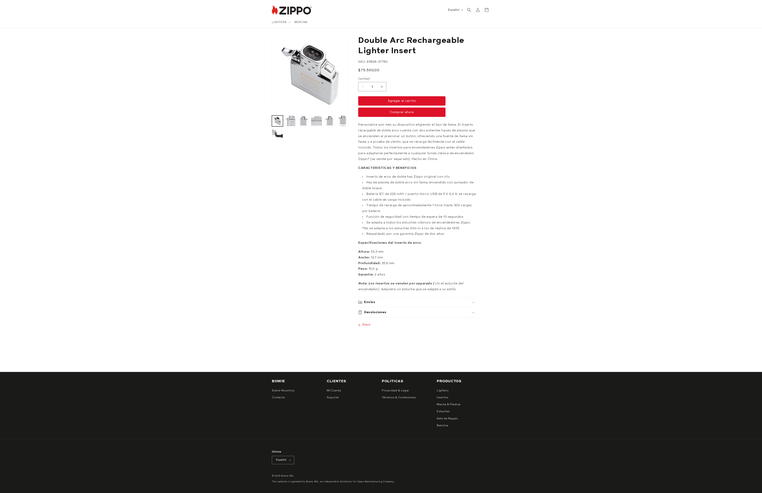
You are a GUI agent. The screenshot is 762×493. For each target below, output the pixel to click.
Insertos (442, 397)
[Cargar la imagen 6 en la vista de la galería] (342, 121)
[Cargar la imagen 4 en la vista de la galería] (316, 121)
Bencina (442, 425)
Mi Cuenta (334, 390)
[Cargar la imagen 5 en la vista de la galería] (329, 121)
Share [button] (366, 324)
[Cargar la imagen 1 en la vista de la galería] (277, 121)
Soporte (333, 397)
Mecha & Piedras (449, 404)
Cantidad (364, 79)
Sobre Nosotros (283, 390)
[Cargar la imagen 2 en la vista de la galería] (290, 121)
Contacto (278, 397)
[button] (280, 22)
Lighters (443, 390)
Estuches (443, 411)
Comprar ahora (402, 112)
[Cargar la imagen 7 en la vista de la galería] (277, 134)
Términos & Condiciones (399, 397)
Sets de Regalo (447, 418)
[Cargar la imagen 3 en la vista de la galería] (303, 121)
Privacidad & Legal (395, 390)
